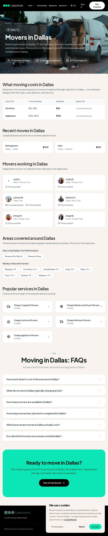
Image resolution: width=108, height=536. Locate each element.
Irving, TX (70, 269)
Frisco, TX (10, 275)
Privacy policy (57, 526)
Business (53, 5)
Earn (30, 5)
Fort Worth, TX (30, 269)
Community (42, 5)
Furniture (9, 108)
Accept (95, 526)
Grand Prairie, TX (51, 269)
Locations (18, 23)
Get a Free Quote (52, 482)
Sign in (83, 5)
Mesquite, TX (11, 269)
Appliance (10, 115)
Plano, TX (86, 269)
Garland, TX (27, 275)
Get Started (97, 5)
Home (8, 23)
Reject (82, 526)
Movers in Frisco (34, 256)
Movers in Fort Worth (13, 256)
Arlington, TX (45, 275)
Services (63, 5)
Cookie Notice (70, 519)
